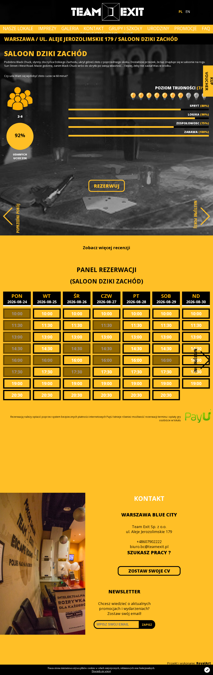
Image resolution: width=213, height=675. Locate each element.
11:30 (16, 325)
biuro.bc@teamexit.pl (149, 546)
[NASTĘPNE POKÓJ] (205, 216)
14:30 (16, 348)
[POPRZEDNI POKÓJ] (8, 216)
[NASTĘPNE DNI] (205, 360)
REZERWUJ (106, 185)
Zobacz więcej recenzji (106, 247)
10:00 (16, 314)
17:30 (16, 372)
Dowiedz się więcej (101, 671)
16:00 (16, 360)
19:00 (16, 383)
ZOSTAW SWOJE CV (149, 571)
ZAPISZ (147, 625)
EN (188, 11)
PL (181, 11)
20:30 (16, 395)
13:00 (16, 337)
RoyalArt (203, 663)
